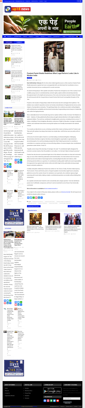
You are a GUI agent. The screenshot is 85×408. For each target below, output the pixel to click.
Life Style (29, 77)
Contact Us (28, 1)
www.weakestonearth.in (51, 188)
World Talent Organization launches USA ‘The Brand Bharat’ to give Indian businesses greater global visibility (10, 314)
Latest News (9, 42)
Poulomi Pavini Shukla (53, 203)
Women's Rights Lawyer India (65, 203)
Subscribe (67, 402)
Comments (19, 42)
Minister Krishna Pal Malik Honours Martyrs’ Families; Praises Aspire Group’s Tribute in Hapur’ (21, 313)
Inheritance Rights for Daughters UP (63, 201)
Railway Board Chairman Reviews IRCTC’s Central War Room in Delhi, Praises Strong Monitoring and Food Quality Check (9, 243)
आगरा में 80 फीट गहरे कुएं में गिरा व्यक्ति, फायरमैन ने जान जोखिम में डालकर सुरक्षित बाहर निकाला (16, 98)
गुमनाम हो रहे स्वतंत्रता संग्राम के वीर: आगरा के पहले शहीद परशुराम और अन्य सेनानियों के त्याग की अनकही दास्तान (19, 121)
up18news (39, 80)
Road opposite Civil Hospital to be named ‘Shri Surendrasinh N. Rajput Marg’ (19, 242)
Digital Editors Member (10, 395)
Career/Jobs (71, 36)
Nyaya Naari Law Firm (32, 203)
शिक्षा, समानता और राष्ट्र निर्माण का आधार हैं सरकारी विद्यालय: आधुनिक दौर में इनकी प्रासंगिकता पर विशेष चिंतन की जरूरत (21, 175)
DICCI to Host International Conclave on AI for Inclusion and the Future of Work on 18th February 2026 (75, 206)
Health (64, 36)
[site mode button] (77, 36)
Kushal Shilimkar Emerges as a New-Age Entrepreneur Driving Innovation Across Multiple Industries (53, 228)
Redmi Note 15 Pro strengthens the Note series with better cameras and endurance (35, 206)
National (25, 36)
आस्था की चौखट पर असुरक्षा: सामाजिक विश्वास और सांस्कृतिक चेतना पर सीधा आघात (21, 193)
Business (43, 36)
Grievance (27, 398)
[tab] (9, 42)
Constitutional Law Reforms (37, 201)
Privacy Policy (28, 393)
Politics (37, 36)
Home (6, 388)
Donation (41, 1)
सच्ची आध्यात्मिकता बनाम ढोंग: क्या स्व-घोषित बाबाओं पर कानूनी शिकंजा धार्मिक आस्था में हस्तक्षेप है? (10, 194)
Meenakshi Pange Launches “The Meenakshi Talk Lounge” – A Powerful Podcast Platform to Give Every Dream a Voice (35, 228)
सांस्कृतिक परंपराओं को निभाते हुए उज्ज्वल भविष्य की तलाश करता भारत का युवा (10, 173)
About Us (7, 390)
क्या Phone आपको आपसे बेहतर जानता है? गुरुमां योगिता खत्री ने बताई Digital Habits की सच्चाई (9, 121)
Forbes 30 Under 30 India (50, 201)
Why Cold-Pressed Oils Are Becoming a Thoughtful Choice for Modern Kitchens (21, 336)
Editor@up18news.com (20, 1)
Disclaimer (27, 395)
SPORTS (49, 36)
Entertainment (56, 36)
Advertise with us (35, 1)
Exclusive (9, 36)
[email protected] (66, 192)
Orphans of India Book (42, 203)
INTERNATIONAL (17, 36)
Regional (31, 36)
